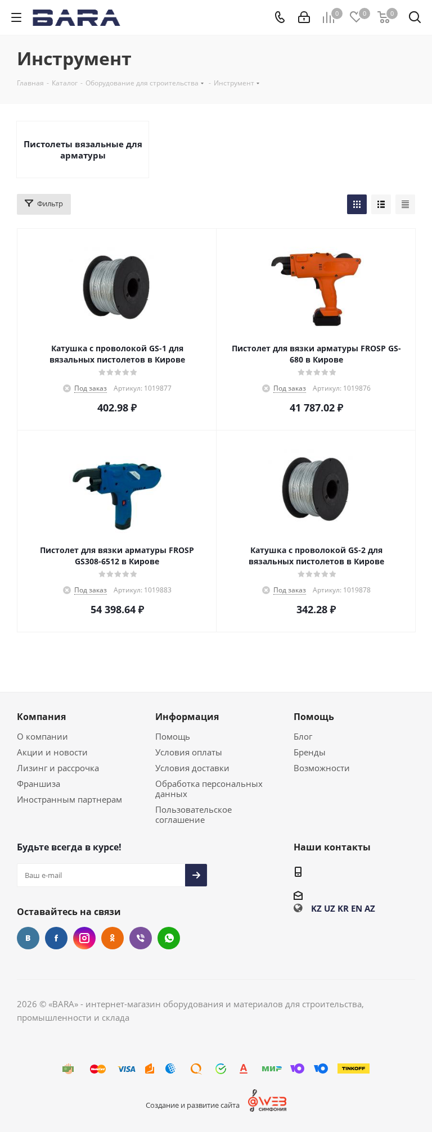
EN (356, 908)
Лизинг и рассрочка (58, 767)
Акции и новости (52, 752)
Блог (303, 736)
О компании (42, 736)
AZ (369, 908)
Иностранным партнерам (69, 799)
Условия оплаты (188, 752)
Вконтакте (28, 938)
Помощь (172, 736)
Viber (140, 938)
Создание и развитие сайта (193, 1105)
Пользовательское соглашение (193, 814)
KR (343, 908)
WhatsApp (169, 938)
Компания (41, 716)
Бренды (310, 752)
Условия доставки (192, 767)
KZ (316, 908)
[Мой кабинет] (304, 17)
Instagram (84, 938)
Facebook (56, 938)
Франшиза (38, 783)
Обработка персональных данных (209, 788)
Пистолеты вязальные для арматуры (83, 149)
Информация (187, 716)
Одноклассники (112, 938)
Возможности (322, 767)
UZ (329, 908)
